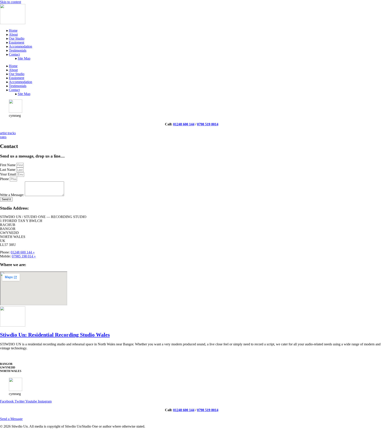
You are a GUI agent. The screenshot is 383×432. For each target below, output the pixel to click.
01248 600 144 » (23, 252)
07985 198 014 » (24, 256)
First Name (8, 165)
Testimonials (17, 50)
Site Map (24, 58)
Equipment (16, 42)
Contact (14, 54)
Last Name (8, 169)
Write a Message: (12, 195)
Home (13, 30)
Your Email (8, 174)
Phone (5, 179)
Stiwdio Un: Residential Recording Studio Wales (55, 335)
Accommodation (20, 46)
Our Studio (16, 38)
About (13, 34)
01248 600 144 (183, 124)
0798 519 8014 (207, 124)
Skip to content (10, 2)
